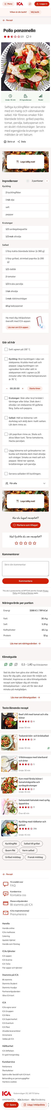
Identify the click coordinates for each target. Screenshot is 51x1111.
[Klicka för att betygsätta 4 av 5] (30, 543)
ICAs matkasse (8, 932)
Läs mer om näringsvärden (23, 643)
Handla (6, 923)
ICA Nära (6, 1015)
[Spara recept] (15, 715)
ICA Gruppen (7, 1011)
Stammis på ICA (10, 975)
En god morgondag (10, 1055)
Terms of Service (27, 593)
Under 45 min (10, 100)
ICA (4, 1002)
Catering (6, 936)
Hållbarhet (7, 1046)
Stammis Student (9, 983)
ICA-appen (7, 956)
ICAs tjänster (8, 951)
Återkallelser (7, 1070)
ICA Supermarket (9, 1019)
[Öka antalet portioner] (47, 181)
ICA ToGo (6, 964)
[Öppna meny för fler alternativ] (15, 719)
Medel (40, 100)
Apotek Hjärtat (8, 940)
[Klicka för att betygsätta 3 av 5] (25, 543)
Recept (9, 20)
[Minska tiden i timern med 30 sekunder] (7, 388)
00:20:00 (15, 388)
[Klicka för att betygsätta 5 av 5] (34, 543)
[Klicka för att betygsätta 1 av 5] (16, 543)
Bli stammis (7, 979)
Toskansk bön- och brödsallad (34, 735)
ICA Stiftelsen (8, 1051)
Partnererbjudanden (11, 991)
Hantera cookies (9, 1082)
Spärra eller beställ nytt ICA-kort (16, 1074)
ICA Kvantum (8, 1023)
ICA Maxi (6, 1027)
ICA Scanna (7, 960)
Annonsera (7, 1035)
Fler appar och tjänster (12, 968)
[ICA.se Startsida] (20, 4)
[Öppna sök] (30, 4)
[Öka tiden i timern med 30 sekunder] (22, 388)
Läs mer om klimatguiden (23, 697)
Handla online (8, 928)
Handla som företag (11, 944)
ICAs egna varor (9, 1007)
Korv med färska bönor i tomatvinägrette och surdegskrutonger (31, 782)
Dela (23, 141)
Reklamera (7, 1066)
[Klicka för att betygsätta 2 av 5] (21, 543)
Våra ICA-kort (8, 995)
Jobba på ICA (8, 1039)
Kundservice (8, 1061)
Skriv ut (11, 141)
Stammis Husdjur (9, 987)
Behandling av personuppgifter (15, 1078)
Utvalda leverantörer (11, 1031)
